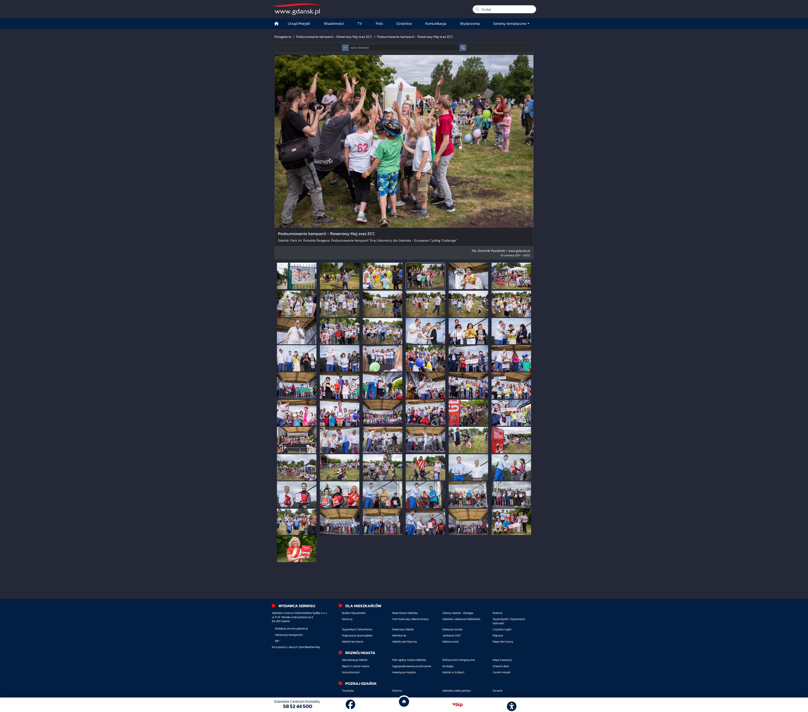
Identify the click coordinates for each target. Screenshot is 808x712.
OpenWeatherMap (309, 647)
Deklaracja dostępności (289, 635)
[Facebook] (350, 704)
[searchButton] (463, 47)
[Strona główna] (276, 23)
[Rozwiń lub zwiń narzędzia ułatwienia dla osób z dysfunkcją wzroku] (511, 705)
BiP (277, 641)
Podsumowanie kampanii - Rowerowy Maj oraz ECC (334, 36)
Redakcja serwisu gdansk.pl (291, 629)
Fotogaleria (282, 36)
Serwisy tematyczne (509, 23)
